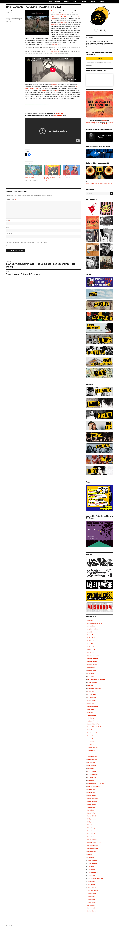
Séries (74, 1)
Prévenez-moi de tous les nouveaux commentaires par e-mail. (26, 242)
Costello (43, 90)
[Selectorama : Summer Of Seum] (106, 208)
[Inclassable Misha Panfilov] (106, 235)
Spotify (93, 122)
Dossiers (101, 1)
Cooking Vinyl (59, 113)
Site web (9, 233)
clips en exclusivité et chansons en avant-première (99, 183)
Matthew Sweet (34, 88)
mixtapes (110, 122)
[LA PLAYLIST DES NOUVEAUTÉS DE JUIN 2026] (92, 222)
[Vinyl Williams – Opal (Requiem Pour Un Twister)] (33, 170)
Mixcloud (104, 124)
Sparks (65, 175)
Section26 (10, 926)
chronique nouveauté (12, 16)
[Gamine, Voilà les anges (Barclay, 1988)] (92, 235)
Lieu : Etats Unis (14, 20)
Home (50, 1)
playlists (104, 120)
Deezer (88, 122)
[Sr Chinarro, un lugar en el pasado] (106, 249)
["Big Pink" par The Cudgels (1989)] (106, 222)
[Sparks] (71, 170)
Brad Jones (54, 84)
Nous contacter (105, 64)
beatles (69, 50)
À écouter (83, 1)
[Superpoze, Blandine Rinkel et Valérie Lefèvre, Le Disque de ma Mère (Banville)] (92, 249)
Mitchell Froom (55, 17)
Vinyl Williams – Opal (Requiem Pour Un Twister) (32, 177)
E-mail (8, 227)
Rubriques (66, 1)
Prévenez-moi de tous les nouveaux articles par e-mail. (24, 247)
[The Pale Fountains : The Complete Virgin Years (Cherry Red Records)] (106, 262)
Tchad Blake (64, 17)
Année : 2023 (10, 18)
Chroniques (57, 1)
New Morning (58, 115)
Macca (57, 90)
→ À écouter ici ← (99, 549)
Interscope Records (61, 14)
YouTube (97, 122)
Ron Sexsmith (55, 11)
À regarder (92, 1)
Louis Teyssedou (12, 10)
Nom (8, 220)
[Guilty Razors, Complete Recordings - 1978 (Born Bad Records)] (92, 262)
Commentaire (11, 199)
